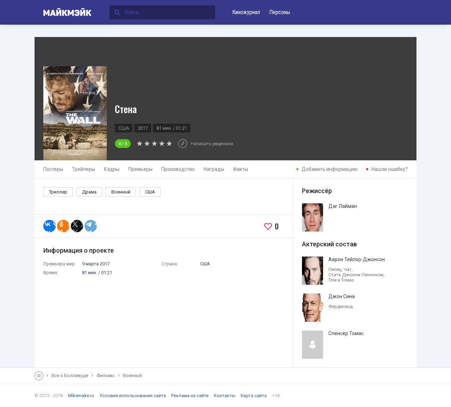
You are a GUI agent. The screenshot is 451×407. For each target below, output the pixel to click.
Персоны (279, 12)
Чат (348, 269)
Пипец (334, 269)
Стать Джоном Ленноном (355, 274)
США (150, 192)
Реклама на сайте (190, 395)
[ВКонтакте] (49, 226)
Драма (89, 192)
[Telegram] (91, 226)
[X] (77, 226)
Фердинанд (340, 306)
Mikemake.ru (81, 395)
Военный (120, 192)
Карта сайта (254, 395)
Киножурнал (246, 12)
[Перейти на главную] (63, 12)
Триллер (58, 192)
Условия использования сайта (132, 395)
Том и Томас (341, 280)
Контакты (224, 395)
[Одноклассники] (63, 226)
